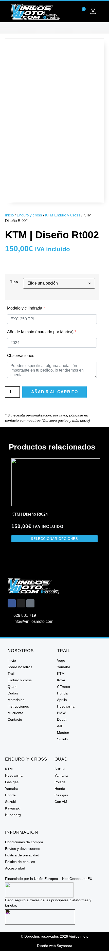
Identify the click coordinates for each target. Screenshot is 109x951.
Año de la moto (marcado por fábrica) (41, 332)
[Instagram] (21, 603)
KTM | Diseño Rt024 (29, 514)
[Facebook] (12, 603)
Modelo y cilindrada (26, 308)
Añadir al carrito (54, 392)
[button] (54, 28)
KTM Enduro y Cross (62, 215)
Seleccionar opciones (54, 539)
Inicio (9, 215)
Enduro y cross (29, 215)
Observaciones (20, 355)
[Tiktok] (30, 603)
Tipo (14, 282)
